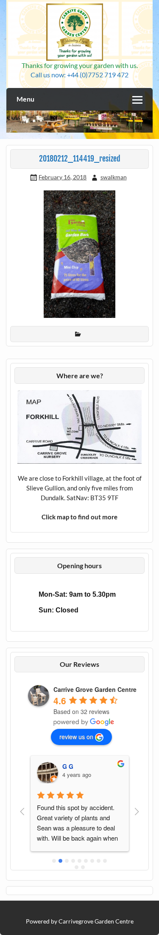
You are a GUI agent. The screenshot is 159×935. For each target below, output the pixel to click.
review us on (76, 736)
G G (67, 766)
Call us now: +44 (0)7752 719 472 (79, 75)
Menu (25, 99)
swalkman (113, 177)
